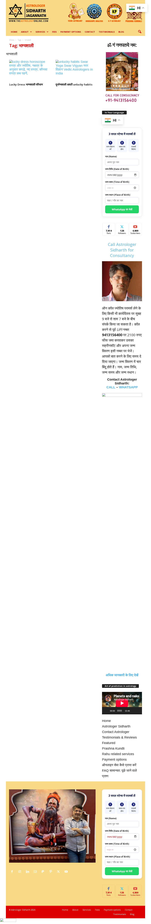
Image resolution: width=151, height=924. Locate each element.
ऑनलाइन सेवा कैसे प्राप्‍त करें (119, 765)
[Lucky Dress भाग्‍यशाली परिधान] (29, 70)
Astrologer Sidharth (116, 726)
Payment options (70, 31)
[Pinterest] (51, 872)
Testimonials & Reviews (119, 737)
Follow (122, 225)
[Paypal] (44, 872)
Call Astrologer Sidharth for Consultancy (122, 250)
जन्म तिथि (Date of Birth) (117, 169)
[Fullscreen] (138, 711)
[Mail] (36, 872)
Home (14, 31)
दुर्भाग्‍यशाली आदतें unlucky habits (74, 84)
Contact (90, 31)
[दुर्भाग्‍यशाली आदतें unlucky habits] (76, 70)
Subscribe (135, 225)
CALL (110, 387)
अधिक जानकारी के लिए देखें (122, 675)
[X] (59, 872)
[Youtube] (66, 872)
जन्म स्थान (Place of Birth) (117, 194)
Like (109, 225)
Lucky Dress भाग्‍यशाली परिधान (26, 84)
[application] (122, 703)
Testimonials (107, 31)
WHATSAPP (128, 387)
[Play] (107, 711)
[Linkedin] (28, 872)
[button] (140, 32)
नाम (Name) (111, 156)
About (25, 31)
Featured (108, 743)
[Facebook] (13, 872)
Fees (54, 31)
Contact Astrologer (115, 732)
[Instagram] (20, 872)
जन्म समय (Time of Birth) (117, 181)
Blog (121, 31)
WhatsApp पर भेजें (122, 209)
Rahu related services (118, 754)
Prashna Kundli (113, 748)
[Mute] (133, 711)
